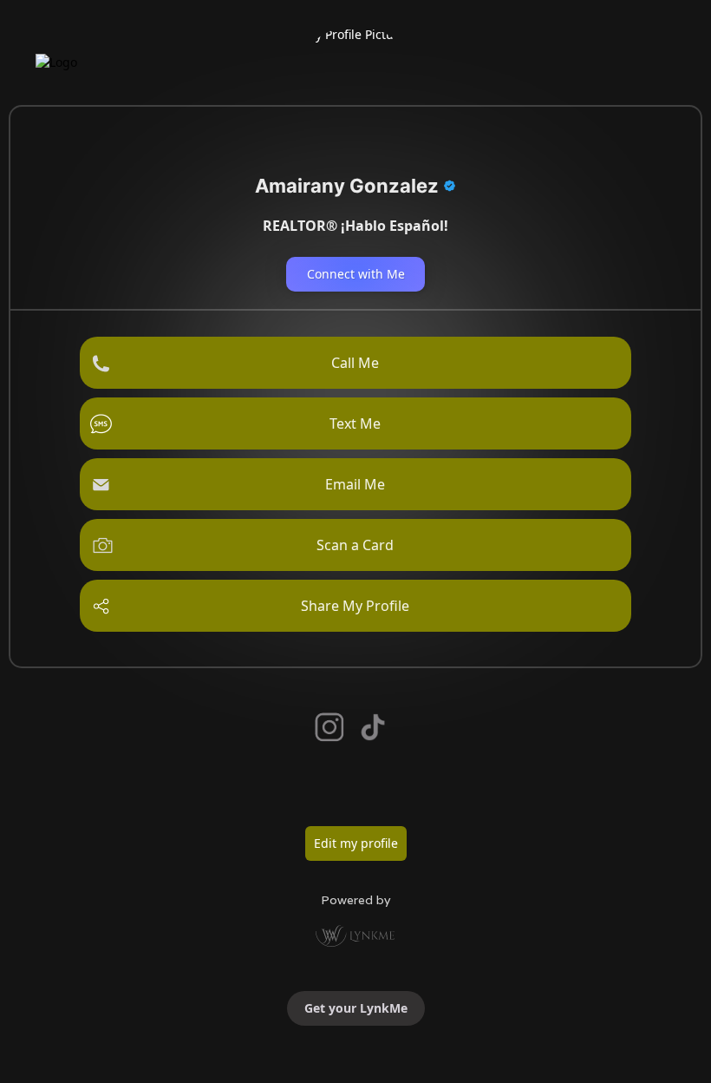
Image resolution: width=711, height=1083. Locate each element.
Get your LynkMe (356, 1008)
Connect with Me (356, 274)
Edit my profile (356, 843)
